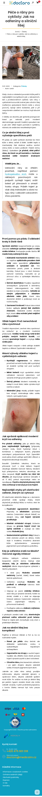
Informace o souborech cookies (15, 772)
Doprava (6, 780)
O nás (5, 783)
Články (24, 86)
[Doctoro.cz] (19, 2)
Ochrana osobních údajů (12, 774)
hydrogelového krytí (15, 174)
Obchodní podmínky (11, 777)
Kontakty (6, 786)
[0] (37, 2)
